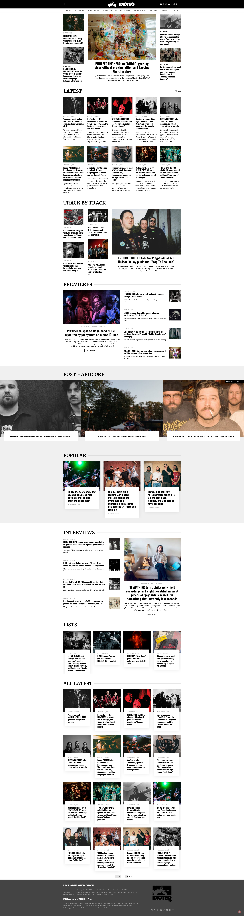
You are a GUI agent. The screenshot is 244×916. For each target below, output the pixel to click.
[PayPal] (177, 4)
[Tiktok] (171, 4)
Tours (164, 10)
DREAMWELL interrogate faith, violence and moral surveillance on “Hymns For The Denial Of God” (73, 234)
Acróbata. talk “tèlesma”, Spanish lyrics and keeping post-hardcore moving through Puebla (97, 171)
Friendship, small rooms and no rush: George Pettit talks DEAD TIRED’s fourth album (122, 436)
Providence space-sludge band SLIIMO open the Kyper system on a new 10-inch (91, 332)
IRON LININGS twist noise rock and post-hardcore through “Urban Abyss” (144, 295)
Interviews (107, 10)
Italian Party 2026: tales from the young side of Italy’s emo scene (40, 436)
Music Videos (140, 10)
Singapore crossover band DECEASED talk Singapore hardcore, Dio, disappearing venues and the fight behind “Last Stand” (122, 173)
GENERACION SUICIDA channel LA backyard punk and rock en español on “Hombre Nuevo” (122, 123)
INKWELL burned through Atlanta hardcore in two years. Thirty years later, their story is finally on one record (170, 39)
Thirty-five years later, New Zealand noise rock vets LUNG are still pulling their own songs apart (82, 496)
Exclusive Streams (123, 10)
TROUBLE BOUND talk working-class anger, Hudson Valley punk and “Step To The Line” (146, 260)
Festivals (174, 10)
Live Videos (153, 10)
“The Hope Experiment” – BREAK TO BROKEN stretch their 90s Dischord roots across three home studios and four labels (203, 435)
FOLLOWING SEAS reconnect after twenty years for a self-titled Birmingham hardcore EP (73, 39)
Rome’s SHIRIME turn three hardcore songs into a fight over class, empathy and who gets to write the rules (161, 497)
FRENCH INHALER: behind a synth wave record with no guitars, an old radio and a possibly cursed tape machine (83, 544)
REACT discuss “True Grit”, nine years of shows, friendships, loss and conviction (97, 231)
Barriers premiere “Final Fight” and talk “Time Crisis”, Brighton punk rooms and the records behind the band (145, 124)
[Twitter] (163, 4)
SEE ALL (178, 91)
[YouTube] (168, 4)
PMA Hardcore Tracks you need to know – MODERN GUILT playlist (106, 658)
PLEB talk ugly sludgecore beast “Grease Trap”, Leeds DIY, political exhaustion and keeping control (83, 564)
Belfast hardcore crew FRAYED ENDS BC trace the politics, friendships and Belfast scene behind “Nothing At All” (146, 172)
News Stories (93, 10)
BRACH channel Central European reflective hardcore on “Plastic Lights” (141, 314)
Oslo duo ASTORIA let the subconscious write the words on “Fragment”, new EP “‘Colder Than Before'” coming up (145, 334)
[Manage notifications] (239, 911)
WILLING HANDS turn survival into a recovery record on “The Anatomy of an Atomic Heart (145, 352)
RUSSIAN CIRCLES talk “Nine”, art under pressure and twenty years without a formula (169, 123)
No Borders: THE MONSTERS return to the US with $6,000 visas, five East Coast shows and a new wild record (97, 124)
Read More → (92, 350)
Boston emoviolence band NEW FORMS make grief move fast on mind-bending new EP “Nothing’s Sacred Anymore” (170, 73)
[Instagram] (166, 4)
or (77, 899)
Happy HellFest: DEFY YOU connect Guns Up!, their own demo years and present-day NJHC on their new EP (84, 584)
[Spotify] (174, 4)
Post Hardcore (83, 374)
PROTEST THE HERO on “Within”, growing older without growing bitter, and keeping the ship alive (122, 67)
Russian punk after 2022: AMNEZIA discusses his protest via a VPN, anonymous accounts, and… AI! (83, 602)
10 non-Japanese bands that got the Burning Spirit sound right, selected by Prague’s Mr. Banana (166, 661)
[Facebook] (161, 4)
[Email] (179, 4)
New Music (79, 10)
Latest (69, 10)
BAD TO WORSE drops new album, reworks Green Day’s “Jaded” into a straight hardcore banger (97, 269)
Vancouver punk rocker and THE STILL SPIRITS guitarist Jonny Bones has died (73, 123)
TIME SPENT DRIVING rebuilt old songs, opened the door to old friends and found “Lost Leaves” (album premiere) (170, 172)
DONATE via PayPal (69, 899)
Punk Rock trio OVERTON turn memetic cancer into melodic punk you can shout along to (73, 267)
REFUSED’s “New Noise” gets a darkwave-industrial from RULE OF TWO (136, 660)
